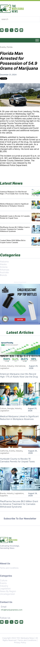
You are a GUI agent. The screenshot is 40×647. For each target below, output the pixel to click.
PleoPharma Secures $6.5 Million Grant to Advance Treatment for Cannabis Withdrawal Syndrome (15, 229)
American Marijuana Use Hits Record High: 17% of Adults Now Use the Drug (14, 193)
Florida (9, 47)
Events (3, 47)
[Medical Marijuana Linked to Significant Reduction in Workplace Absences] (36, 205)
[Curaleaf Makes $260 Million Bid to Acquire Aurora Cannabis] (36, 241)
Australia (4, 272)
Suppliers (4, 495)
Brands (3, 275)
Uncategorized (7, 594)
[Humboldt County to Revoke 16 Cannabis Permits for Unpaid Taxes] (36, 217)
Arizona (3, 267)
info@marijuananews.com (11, 610)
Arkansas (4, 269)
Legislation (4, 368)
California (4, 451)
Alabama (4, 261)
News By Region (8, 591)
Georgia (10, 408)
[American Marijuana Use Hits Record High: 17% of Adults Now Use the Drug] (36, 192)
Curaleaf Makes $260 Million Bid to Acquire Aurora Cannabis (12, 241)
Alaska (3, 264)
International (20, 366)
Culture (3, 366)
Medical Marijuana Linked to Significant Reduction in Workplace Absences (14, 205)
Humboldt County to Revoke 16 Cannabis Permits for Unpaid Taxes (15, 217)
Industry (10, 366)
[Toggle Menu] (37, 40)
